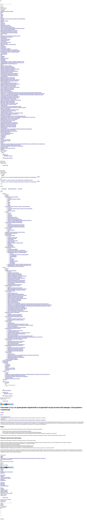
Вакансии (2, 479)
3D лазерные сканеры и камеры (14, 198)
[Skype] (11, 404)
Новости (2, 476)
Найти (2, 504)
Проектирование (11, 354)
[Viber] (8, 404)
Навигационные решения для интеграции (16, 224)
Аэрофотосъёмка (11, 323)
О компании (7, 364)
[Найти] (1, 5)
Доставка (2, 488)
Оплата (1, 487)
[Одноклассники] (3, 404)
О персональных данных (5, 478)
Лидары (9, 213)
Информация (3, 480)
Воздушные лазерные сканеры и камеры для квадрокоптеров (20, 208)
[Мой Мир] (4, 404)
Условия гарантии (4, 490)
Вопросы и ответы (4, 492)
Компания (2, 472)
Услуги (6, 269)
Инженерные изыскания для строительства (16, 347)
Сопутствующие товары (12, 237)
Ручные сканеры (11, 229)
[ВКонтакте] (1, 404)
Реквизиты (2, 482)
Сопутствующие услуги (12, 293)
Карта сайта (2, 484)
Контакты (2, 483)
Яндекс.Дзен (5, 165)
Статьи (6, 373)
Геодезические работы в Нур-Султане (15, 330)
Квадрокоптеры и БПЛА (13, 249)
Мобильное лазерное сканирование (15, 314)
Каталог (6, 195)
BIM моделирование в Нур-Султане (15, 287)
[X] (6, 404)
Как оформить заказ (4, 485)
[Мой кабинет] (1, 185)
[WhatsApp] (9, 404)
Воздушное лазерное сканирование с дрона (16, 318)
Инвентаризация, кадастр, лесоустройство (16, 341)
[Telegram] (12, 404)
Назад (7, 194)
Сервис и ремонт (3, 491)
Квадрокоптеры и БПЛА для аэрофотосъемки (19, 254)
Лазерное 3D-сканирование (13, 272)
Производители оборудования (6, 471)
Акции (1, 469)
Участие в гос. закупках (5, 477)
